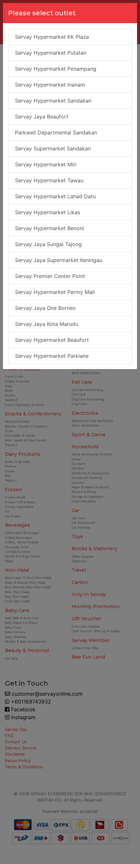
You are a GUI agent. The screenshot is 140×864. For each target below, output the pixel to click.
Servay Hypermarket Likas (47, 212)
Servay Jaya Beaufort (41, 116)
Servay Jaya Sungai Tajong (48, 244)
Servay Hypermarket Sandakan (53, 100)
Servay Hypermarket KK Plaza (52, 37)
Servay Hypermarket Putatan (50, 52)
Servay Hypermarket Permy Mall (55, 292)
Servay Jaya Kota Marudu (46, 324)
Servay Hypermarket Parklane (52, 356)
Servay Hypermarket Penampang (55, 68)
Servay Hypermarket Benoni (49, 228)
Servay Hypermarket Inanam (50, 84)
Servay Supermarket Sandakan (53, 148)
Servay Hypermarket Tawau (49, 180)
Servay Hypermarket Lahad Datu (55, 196)
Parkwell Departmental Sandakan (56, 132)
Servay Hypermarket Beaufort (52, 340)
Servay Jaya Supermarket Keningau (58, 260)
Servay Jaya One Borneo (45, 308)
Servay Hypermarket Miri (46, 164)
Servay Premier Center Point (50, 276)
